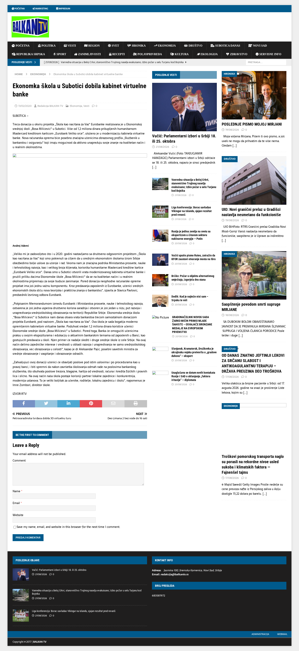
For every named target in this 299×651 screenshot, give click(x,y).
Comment (19, 460)
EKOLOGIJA (209, 54)
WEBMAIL (282, 634)
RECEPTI (118, 54)
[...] (154, 167)
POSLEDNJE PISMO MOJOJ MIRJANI (252, 124)
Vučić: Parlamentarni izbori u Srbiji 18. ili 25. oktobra (59, 569)
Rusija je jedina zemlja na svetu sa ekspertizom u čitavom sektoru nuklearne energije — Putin (191, 235)
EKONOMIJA (166, 45)
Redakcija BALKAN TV (50, 106)
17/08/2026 (232, 377)
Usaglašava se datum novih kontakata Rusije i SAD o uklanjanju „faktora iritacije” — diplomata (193, 376)
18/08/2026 (232, 315)
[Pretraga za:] (266, 62)
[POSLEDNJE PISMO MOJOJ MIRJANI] (254, 95)
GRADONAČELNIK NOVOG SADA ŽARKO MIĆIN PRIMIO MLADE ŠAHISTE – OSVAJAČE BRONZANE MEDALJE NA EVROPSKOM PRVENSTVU (192, 324)
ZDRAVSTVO (238, 54)
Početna (19, 8)
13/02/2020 (25, 106)
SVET (115, 45)
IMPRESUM (64, 8)
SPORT (61, 54)
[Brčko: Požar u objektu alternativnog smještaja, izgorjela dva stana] (160, 280)
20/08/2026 (181, 243)
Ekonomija (76, 106)
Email (17, 503)
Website (18, 515)
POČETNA (22, 45)
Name (17, 491)
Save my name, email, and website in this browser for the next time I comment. (68, 527)
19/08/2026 (232, 130)
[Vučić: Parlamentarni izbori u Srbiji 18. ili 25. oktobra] (184, 107)
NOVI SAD (259, 45)
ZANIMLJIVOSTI (89, 54)
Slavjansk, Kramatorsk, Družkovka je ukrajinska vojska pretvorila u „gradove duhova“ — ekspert (194, 352)
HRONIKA (138, 45)
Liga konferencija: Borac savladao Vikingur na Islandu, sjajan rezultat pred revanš (191, 211)
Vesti (86, 106)
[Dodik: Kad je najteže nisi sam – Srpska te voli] (160, 301)
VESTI (71, 45)
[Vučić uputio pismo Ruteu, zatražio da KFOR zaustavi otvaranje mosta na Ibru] (160, 260)
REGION (93, 45)
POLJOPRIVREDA (149, 54)
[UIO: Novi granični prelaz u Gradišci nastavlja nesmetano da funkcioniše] (254, 180)
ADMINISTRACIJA (260, 634)
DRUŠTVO (195, 45)
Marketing (41, 8)
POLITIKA (48, 45)
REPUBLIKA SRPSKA (30, 54)
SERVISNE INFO (270, 54)
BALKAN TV (39, 642)
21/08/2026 (162, 147)
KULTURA (181, 54)
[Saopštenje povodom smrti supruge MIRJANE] (254, 275)
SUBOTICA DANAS (227, 45)
